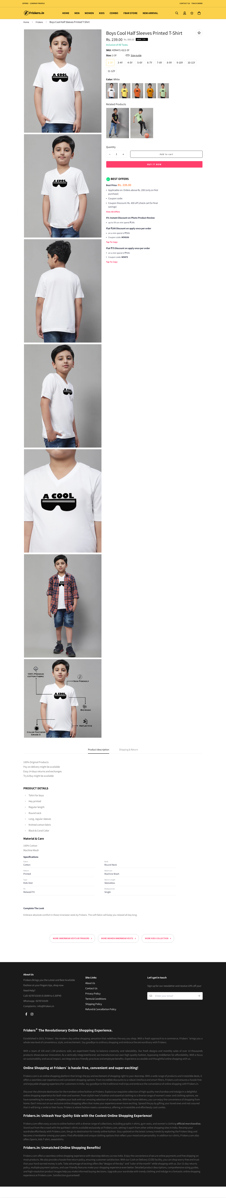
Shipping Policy (93, 1004)
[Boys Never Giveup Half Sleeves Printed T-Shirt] (117, 123)
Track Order (196, 3)
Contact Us (185, 3)
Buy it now (154, 164)
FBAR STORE (130, 13)
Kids (101, 13)
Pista (163, 90)
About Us (90, 983)
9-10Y (180, 62)
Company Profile (37, 3)
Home (65, 13)
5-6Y (139, 62)
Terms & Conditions (95, 998)
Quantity (111, 147)
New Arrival (150, 13)
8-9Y (169, 62)
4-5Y (129, 62)
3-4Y (120, 62)
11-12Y (111, 71)
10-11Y (191, 62)
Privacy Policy (93, 993)
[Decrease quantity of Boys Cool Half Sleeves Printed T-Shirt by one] (109, 154)
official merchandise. (189, 1123)
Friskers (39, 22)
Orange (137, 90)
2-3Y (110, 62)
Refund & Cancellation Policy (100, 1009)
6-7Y (149, 62)
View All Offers (113, 211)
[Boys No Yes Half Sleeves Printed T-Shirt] (141, 123)
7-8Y (159, 62)
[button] (198, 13)
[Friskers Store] (34, 13)
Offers (25, 3)
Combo (114, 13)
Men (76, 13)
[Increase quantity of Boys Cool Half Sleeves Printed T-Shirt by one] (123, 154)
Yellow (125, 90)
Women (89, 13)
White (112, 90)
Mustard (150, 90)
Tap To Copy (111, 242)
